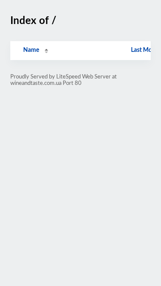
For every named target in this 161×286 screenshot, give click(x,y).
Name (31, 50)
